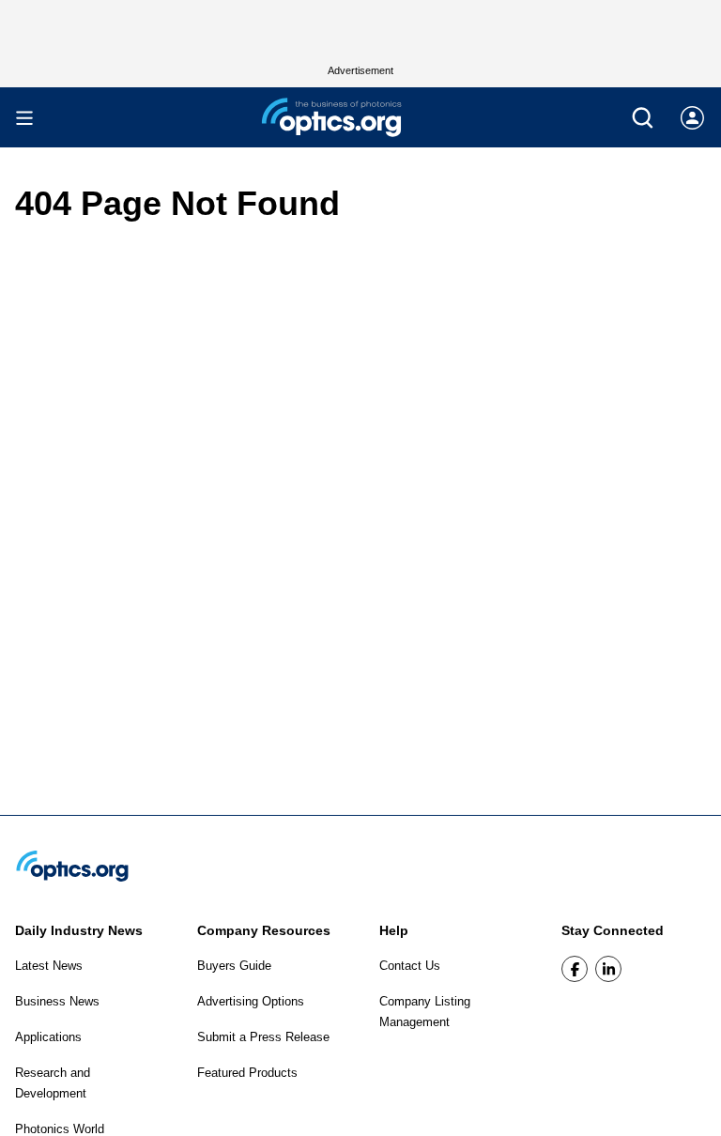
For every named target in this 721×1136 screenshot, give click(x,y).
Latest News (49, 966)
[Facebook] (574, 969)
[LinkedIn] (608, 969)
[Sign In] (692, 117)
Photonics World (59, 1129)
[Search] (642, 117)
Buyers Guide (234, 966)
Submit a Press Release (263, 1037)
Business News (57, 1001)
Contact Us (409, 966)
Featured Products (247, 1073)
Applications (48, 1037)
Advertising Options (250, 1001)
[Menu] (24, 117)
